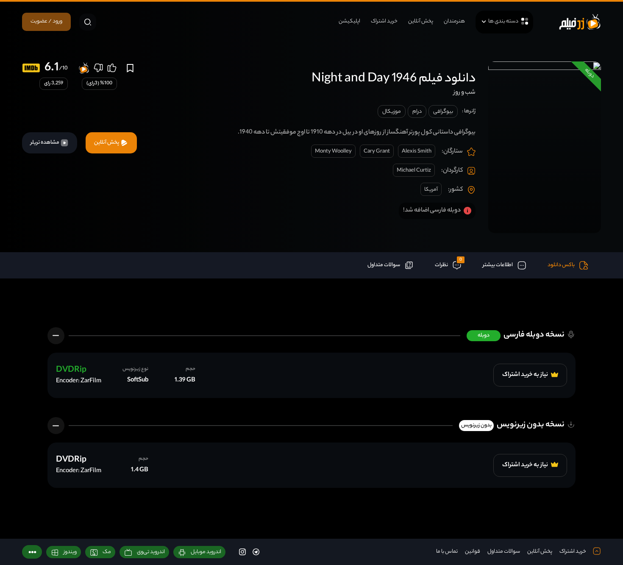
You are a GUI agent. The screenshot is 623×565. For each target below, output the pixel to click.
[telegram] (256, 552)
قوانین (472, 551)
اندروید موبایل (206, 552)
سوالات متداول (503, 551)
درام (417, 111)
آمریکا (431, 189)
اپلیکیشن (349, 21)
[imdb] (31, 68)
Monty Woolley (333, 151)
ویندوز (70, 552)
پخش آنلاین (420, 21)
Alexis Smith (416, 151)
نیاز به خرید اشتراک (525, 375)
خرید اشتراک (384, 21)
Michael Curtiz (414, 170)
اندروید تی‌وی (151, 552)
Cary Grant (377, 151)
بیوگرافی (443, 111)
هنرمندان (454, 21)
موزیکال (391, 111)
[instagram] (242, 552)
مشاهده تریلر (45, 142)
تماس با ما (447, 551)
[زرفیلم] (580, 22)
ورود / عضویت (46, 21)
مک (107, 552)
